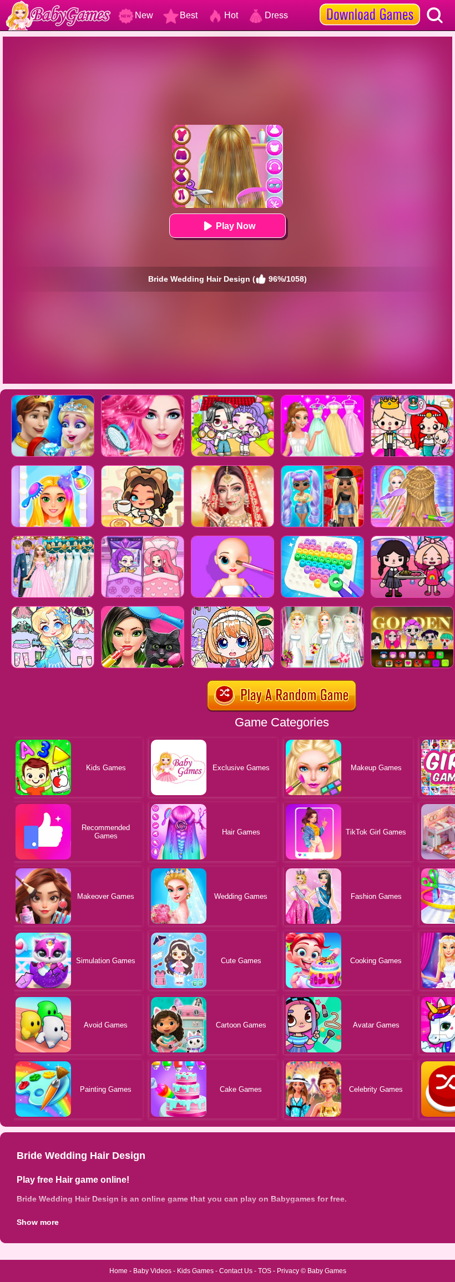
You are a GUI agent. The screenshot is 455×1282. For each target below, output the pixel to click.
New (144, 15)
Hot (231, 15)
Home (118, 1271)
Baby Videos (152, 1271)
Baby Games (326, 1271)
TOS (264, 1271)
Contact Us (235, 1271)
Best (189, 15)
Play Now (235, 226)
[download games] (370, 4)
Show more (38, 1222)
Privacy (288, 1271)
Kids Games (195, 1271)
